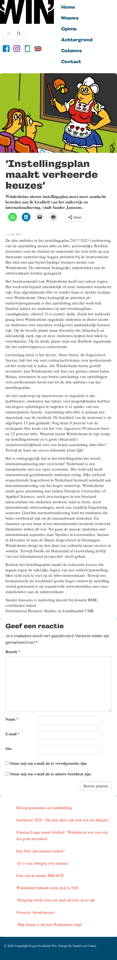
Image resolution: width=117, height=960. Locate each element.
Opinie (68, 29)
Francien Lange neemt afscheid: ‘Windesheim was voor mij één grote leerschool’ (62, 835)
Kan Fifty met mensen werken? (40, 851)
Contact (71, 61)
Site (8, 748)
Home (68, 7)
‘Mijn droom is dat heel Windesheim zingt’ (49, 924)
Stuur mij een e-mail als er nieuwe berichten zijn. (51, 774)
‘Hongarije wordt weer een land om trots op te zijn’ (56, 900)
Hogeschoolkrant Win (43, 945)
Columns (71, 51)
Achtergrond (77, 40)
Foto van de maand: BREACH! (40, 875)
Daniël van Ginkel (84, 945)
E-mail (12, 734)
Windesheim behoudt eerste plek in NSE (47, 887)
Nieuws (70, 18)
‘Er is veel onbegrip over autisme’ (42, 863)
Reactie (12, 651)
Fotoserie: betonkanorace (35, 912)
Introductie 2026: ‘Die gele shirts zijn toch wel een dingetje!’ (63, 819)
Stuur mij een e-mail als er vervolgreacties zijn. (49, 763)
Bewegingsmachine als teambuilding (44, 807)
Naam (11, 719)
